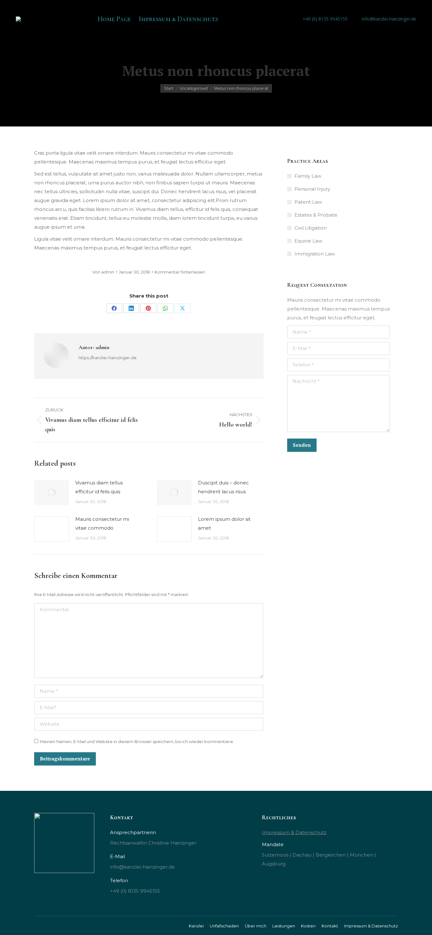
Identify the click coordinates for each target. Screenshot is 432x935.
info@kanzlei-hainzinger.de (389, 19)
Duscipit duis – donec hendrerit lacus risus (223, 487)
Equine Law (308, 241)
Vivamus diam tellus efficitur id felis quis (99, 487)
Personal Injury (312, 189)
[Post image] (51, 492)
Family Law (307, 176)
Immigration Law (314, 254)
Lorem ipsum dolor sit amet (224, 523)
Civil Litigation (310, 228)
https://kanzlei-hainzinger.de (107, 357)
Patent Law (308, 202)
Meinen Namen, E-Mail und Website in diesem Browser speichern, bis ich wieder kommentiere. (137, 741)
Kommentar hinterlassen (180, 271)
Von (103, 271)
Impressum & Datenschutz (294, 832)
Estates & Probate (315, 215)
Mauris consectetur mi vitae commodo (102, 523)
